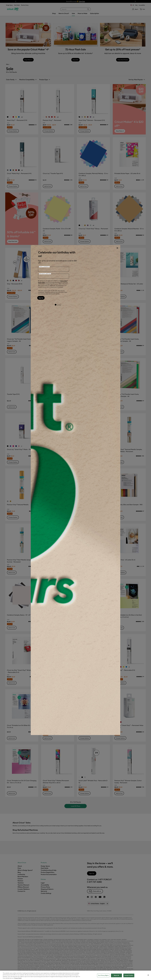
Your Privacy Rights (103, 975)
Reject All (116, 975)
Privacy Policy (41, 282)
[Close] (117, 248)
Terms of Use (63, 280)
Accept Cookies (129, 975)
